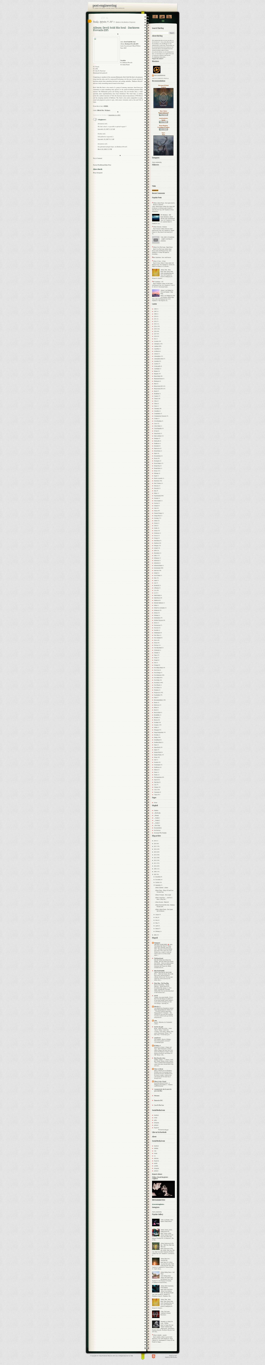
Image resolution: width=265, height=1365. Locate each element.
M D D (156, 996)
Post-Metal (157, 677)
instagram (156, 1122)
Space (155, 745)
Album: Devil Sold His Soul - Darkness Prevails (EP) (165, 905)
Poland (156, 660)
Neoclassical (157, 625)
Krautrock (156, 585)
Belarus (156, 371)
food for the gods (158, 1027)
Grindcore (156, 533)
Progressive (132, 22)
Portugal (156, 665)
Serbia (155, 727)
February (157, 931)
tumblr (155, 1163)
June (156, 920)
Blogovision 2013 (158, 386)
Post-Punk (156, 680)
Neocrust (156, 627)
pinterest (156, 1125)
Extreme (156, 498)
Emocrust (156, 488)
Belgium (156, 373)
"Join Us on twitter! (162, 16)
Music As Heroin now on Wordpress (163, 1070)
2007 (155, 311)
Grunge (156, 538)
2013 (155, 324)
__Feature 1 (157, 818)
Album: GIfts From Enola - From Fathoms (167, 1286)
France (155, 510)
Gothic (155, 528)
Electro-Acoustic (158, 478)
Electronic (156, 481)
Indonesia (156, 560)
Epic (155, 490)
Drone (155, 471)
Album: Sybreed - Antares (161, 887)
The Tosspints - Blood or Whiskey (162, 1039)
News (155, 640)
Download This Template (160, 833)
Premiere (156, 690)
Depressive (157, 448)
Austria (156, 363)
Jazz (155, 583)
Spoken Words (157, 755)
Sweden (156, 762)
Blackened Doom (158, 378)
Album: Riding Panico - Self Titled (168, 1273)
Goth (155, 525)
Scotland (156, 722)
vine (155, 1151)
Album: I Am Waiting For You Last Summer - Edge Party (167, 291)
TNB (131, 1355)
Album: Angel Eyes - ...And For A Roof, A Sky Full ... (163, 898)
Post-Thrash (157, 685)
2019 (155, 840)
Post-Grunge (157, 672)
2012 (155, 321)
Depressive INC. (158, 1100)
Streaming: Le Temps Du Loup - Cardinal (167, 1322)
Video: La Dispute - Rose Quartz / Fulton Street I (167, 1220)
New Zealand (157, 637)
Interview (156, 570)
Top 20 (156, 779)
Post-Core (156, 670)
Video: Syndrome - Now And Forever (161, 257)
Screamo (156, 725)
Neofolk (156, 630)
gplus (155, 1120)
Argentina (156, 348)
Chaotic (156, 398)
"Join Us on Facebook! (155, 16)
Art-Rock (156, 351)
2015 (155, 329)
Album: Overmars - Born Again (163, 895)
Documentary (157, 456)
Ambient (156, 346)
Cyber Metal (157, 426)
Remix (155, 702)
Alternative (157, 343)
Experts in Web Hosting (171, 1357)
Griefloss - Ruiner (158, 1059)
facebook (156, 1115)
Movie (155, 622)
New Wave (157, 635)
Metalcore (118, 22)
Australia (156, 361)
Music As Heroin (158, 1069)
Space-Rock (157, 747)
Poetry (155, 657)
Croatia (156, 418)
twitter (155, 1117)
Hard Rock (157, 540)
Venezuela (156, 792)
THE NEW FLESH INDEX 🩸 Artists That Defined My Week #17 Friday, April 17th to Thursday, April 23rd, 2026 (163, 947)
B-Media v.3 (157, 1045)
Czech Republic (158, 428)
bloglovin (156, 1127)
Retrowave (156, 705)
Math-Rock (157, 598)
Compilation (157, 413)
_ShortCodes (157, 813)
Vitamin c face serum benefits (161, 997)
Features (156, 810)
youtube (156, 1166)
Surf (155, 760)
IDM (155, 550)
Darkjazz (156, 438)
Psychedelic (157, 695)
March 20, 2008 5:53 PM (105, 149)
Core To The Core (159, 1105)
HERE (106, 106)
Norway (156, 645)
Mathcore (156, 600)
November (158, 879)
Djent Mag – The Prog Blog (161, 983)
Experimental (157, 495)
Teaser (155, 772)
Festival (156, 503)
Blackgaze (156, 381)
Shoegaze (156, 730)
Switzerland (157, 764)
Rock (155, 710)
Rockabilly (156, 715)
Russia (155, 720)
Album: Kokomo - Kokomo (160, 227)
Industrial (156, 563)
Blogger (166, 1129)
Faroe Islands (157, 500)
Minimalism (157, 618)
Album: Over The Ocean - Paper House (163, 247)
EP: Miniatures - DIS (166, 215)
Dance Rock (157, 433)
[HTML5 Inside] (153, 1356)
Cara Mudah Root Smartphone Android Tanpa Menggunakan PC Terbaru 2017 (163, 1008)
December (158, 876)
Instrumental (157, 568)
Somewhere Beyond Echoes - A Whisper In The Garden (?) (162, 1083)
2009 (155, 868)
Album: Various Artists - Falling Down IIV (167, 1230)
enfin (155, 1020)
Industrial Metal (158, 565)
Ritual (155, 707)
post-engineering (104, 5)
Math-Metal (157, 595)
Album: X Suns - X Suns (159, 261)
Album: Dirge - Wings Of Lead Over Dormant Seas (164, 891)
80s (155, 339)
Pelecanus (156, 1095)
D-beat (155, 431)
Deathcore (156, 443)
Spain (155, 750)
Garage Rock (157, 515)
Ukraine (156, 787)
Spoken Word (157, 752)
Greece (156, 530)
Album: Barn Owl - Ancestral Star (165, 1259)
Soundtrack (157, 740)
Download (96, 73)
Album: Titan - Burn (166, 269)
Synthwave (157, 767)
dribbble (156, 1148)
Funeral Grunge (158, 513)
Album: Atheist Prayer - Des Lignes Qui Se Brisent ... (164, 910)
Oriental (156, 652)
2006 (155, 309)
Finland (156, 505)
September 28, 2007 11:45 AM (106, 129)
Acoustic (156, 341)
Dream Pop (157, 466)
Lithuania (156, 588)
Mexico (156, 613)
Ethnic (155, 493)
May (156, 923)
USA (155, 789)
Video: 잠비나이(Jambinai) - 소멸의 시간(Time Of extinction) (167, 239)
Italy (155, 578)
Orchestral (156, 650)
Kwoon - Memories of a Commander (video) (163, 1022)
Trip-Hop (156, 782)
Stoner (155, 757)
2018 (155, 336)
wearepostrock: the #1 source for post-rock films (163, 1090)
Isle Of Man (157, 575)
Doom (155, 458)
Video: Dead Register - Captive (160, 1177)
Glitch (155, 520)
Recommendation (158, 700)
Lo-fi (155, 593)
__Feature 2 (157, 820)
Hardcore (156, 543)
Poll (155, 662)
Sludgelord (157, 943)
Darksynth (156, 441)
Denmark (156, 446)
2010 (155, 316)
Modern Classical (158, 620)
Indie (155, 555)
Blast (155, 383)
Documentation (158, 828)
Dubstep (156, 473)
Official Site (100, 110)
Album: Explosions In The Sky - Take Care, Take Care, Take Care (167, 1244)
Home (102, 165)
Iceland (156, 548)
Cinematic (156, 408)
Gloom (156, 523)
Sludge (156, 737)
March (157, 928)
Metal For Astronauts (159, 608)
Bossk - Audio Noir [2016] (161, 1028)
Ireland (156, 573)
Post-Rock (156, 682)
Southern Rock (157, 742)
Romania (156, 717)
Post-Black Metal (158, 667)
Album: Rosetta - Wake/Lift (162, 902)
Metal (155, 605)
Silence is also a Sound (160, 1081)
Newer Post (96, 165)
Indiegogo (156, 558)
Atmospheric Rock (158, 358)
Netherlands (157, 632)
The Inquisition (158, 777)
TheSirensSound (158, 958)
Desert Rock (157, 451)
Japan (155, 580)
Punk (155, 697)
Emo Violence (157, 483)
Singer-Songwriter (158, 732)
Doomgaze (156, 461)
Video (155, 794)
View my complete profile (160, 78)
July (156, 917)
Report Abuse (157, 1174)
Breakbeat (156, 393)
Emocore (156, 485)
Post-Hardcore (125, 22)
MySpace (107, 110)
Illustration (156, 553)
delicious (156, 1158)
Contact (163, 21)
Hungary (156, 545)
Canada (156, 396)
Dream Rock (157, 468)
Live (155, 590)
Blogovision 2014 (158, 388)
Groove (156, 535)
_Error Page (157, 825)
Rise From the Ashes (159, 1058)
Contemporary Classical (160, 416)
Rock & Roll (157, 712)
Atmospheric (157, 356)
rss (155, 1156)
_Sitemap (156, 815)
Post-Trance (157, 687)
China (155, 403)
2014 (155, 326)
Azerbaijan (156, 368)
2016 (155, 331)
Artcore (156, 353)
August (157, 914)
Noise (155, 642)
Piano (155, 655)
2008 (155, 314)
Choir (155, 406)
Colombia (156, 411)
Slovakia (156, 735)
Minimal (156, 615)
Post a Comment (97, 158)
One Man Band (158, 647)
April (156, 925)
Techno (156, 774)
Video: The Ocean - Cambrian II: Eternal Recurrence (165, 1313)
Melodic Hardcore (158, 603)
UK (155, 784)
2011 (155, 319)
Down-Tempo (157, 463)
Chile (155, 401)
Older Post (107, 165)
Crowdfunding (157, 421)
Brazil (155, 391)
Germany (156, 518)
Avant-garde (157, 366)
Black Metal (157, 376)
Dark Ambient (157, 436)
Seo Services (157, 830)
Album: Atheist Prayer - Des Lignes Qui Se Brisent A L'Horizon (164, 203)
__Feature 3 (157, 823)
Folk (155, 508)
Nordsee (100, 134)
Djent (155, 453)
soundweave (157, 1038)
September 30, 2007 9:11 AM (106, 139)
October (157, 882)
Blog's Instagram (97, 173)
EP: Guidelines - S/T (158, 281)
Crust (155, 423)
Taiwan (156, 769)
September (158, 885)
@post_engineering (157, 162)
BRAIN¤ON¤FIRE (159, 971)
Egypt (155, 476)
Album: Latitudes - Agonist (160, 1335)
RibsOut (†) (157, 1006)
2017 (155, 334)
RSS (169, 16)
